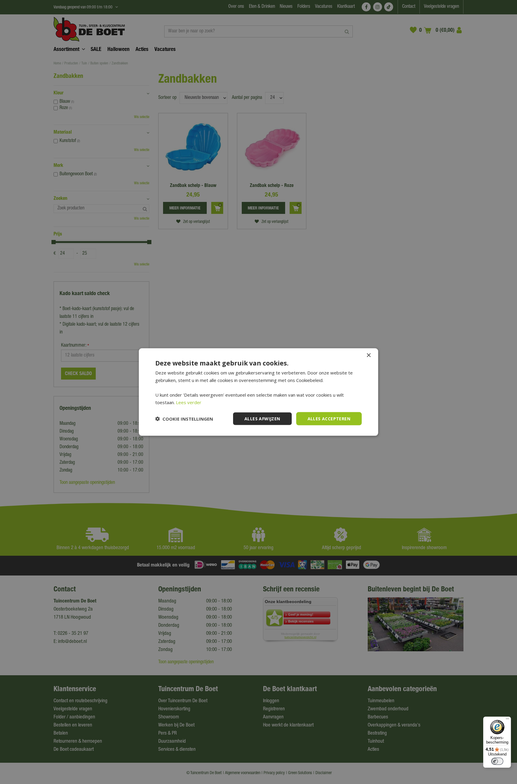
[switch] (497, 761)
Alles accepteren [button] (329, 418)
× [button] (368, 355)
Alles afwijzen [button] (262, 418)
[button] (184, 419)
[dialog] (258, 392)
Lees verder (188, 402)
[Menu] (507, 720)
